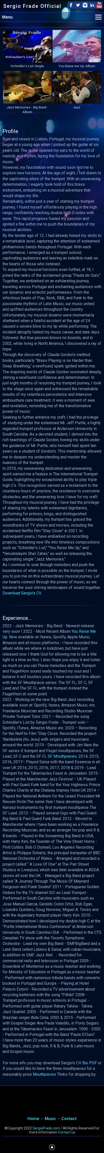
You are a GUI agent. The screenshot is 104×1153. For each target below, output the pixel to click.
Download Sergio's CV (22, 593)
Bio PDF (89, 1063)
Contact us (66, 1132)
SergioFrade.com (46, 1128)
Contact (68, 1118)
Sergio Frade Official (32, 6)
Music (50, 1118)
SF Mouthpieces (62, 756)
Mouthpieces (44, 1074)
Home (33, 1118)
